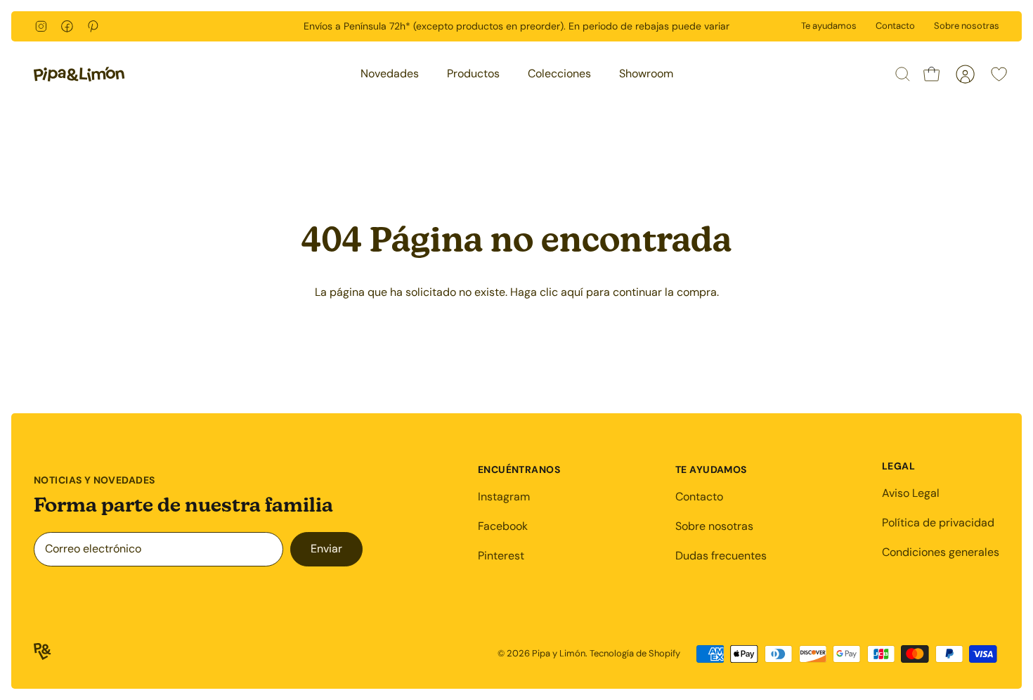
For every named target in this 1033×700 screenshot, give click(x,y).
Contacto (895, 26)
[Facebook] (67, 26)
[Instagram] (41, 26)
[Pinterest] (93, 26)
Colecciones (559, 73)
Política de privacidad (938, 522)
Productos (473, 73)
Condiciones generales (940, 552)
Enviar (326, 548)
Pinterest (501, 555)
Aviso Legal (911, 493)
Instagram (504, 496)
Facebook (503, 526)
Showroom (646, 73)
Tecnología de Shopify (635, 653)
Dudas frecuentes (721, 555)
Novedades (389, 73)
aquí (572, 292)
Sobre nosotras (966, 26)
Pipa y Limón (558, 653)
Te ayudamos (829, 26)
